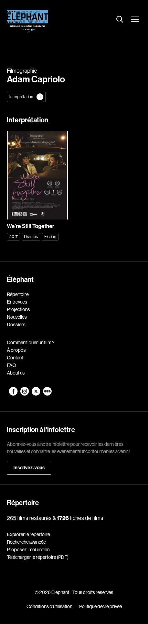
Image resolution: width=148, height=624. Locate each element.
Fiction (50, 236)
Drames (31, 236)
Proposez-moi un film (28, 549)
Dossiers (16, 324)
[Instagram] (25, 394)
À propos (16, 350)
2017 (13, 236)
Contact (15, 358)
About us (16, 373)
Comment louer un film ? (30, 342)
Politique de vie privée (100, 606)
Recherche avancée (26, 542)
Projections (18, 309)
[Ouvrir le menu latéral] (135, 20)
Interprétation (25, 96)
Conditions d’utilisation (49, 606)
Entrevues (17, 302)
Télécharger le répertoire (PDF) (37, 557)
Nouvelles (17, 317)
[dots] (47, 394)
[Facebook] (13, 394)
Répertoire (18, 294)
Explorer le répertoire (28, 534)
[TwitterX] (36, 394)
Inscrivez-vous (29, 468)
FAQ (11, 365)
